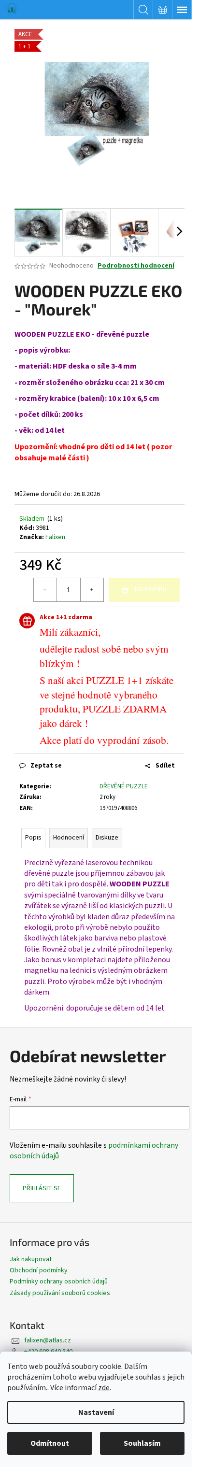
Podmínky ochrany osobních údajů (59, 1281)
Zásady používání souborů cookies (60, 1293)
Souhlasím (142, 1443)
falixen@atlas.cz (47, 1340)
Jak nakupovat (31, 1259)
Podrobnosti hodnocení (136, 266)
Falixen (55, 537)
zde (104, 1387)
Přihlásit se (42, 1188)
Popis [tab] (33, 837)
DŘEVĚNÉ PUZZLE (124, 786)
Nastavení (96, 1412)
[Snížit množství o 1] (45, 589)
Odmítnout (49, 1443)
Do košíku (151, 589)
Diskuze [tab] (107, 837)
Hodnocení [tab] (68, 837)
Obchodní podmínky (39, 1270)
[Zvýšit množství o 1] (91, 589)
